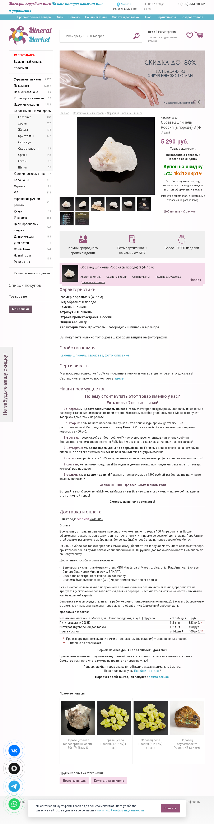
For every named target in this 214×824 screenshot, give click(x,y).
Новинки (74, 17)
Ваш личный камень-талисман (28, 65)
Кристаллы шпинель (109, 780)
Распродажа (24, 55)
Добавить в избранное (179, 211)
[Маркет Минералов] (31, 34)
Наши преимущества (168, 276)
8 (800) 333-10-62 (191, 4)
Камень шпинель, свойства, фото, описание (94, 355)
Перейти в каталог (147, 670)
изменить (96, 519)
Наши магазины (96, 17)
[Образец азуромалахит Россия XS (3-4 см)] (187, 718)
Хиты (60, 17)
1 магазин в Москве (123, 8)
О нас (148, 17)
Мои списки (20, 309)
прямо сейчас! (159, 677)
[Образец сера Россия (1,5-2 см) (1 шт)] (114, 718)
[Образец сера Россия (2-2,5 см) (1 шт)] (151, 718)
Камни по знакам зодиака (32, 273)
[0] (189, 35)
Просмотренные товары (34, 17)
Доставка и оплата (92, 282)
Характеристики (90, 276)
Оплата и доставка (125, 17)
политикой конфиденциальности (120, 810)
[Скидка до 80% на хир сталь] (132, 79)
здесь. (119, 378)
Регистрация (167, 32)
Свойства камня (116, 276)
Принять (170, 808)
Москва (126, 4)
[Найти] (136, 36)
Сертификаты (166, 17)
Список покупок (25, 285)
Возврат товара (192, 17)
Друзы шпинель (74, 780)
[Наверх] (194, 269)
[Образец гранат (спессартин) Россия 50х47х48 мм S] (78, 718)
